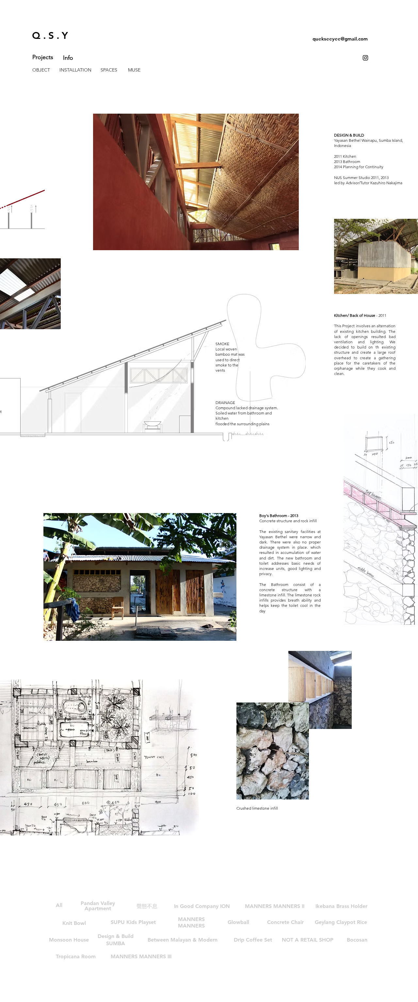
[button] (182, 939)
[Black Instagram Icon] (365, 57)
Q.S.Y (51, 35)
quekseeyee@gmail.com (340, 39)
